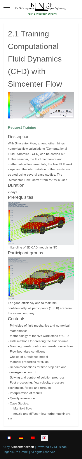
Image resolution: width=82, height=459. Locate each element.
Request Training (22, 127)
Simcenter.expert (22, 447)
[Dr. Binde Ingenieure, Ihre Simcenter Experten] (41, 9)
